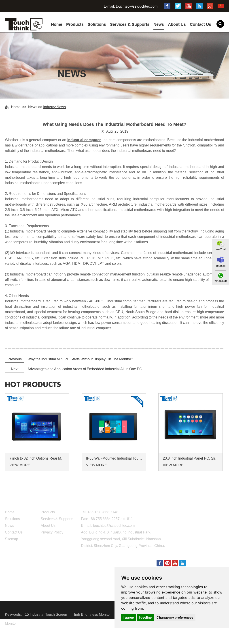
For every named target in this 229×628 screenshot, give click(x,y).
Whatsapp (220, 280)
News (158, 24)
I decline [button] (145, 617)
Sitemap (11, 539)
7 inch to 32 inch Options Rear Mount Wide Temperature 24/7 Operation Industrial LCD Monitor (37, 458)
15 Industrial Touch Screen (46, 614)
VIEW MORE (19, 465)
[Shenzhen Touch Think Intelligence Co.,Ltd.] (23, 28)
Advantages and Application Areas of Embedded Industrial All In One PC (85, 369)
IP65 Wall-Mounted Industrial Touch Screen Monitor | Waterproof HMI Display (114, 458)
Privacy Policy (52, 532)
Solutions (97, 24)
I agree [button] (128, 617)
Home (56, 24)
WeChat (221, 249)
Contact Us (200, 24)
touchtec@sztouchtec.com (136, 6)
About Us (177, 24)
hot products (33, 384)
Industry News (54, 107)
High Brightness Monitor (92, 614)
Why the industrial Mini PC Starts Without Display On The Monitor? (80, 359)
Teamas (220, 265)
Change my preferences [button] (175, 617)
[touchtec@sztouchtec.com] (220, 260)
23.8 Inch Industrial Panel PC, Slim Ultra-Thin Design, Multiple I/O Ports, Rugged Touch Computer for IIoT (191, 458)
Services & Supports (129, 24)
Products (75, 24)
